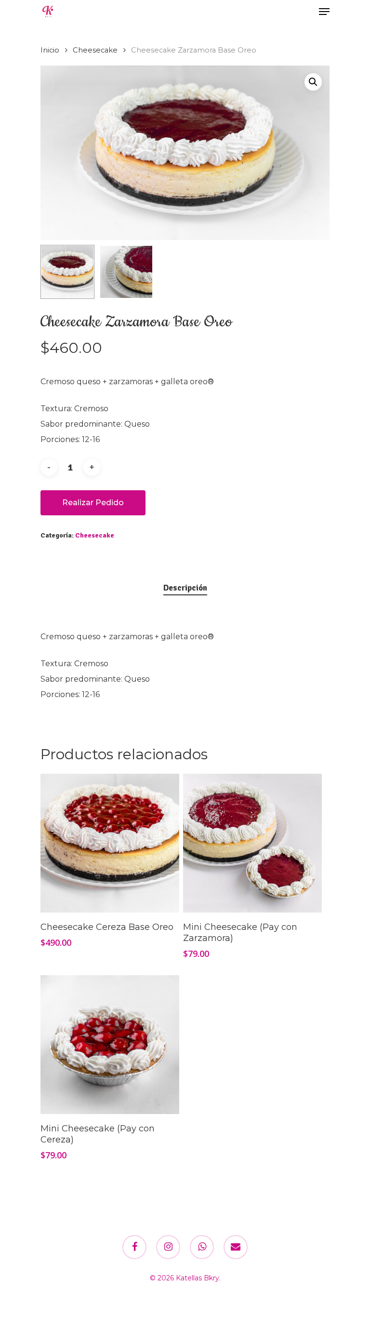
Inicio (49, 50)
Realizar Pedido (93, 502)
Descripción (185, 588)
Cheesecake (95, 50)
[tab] (185, 588)
